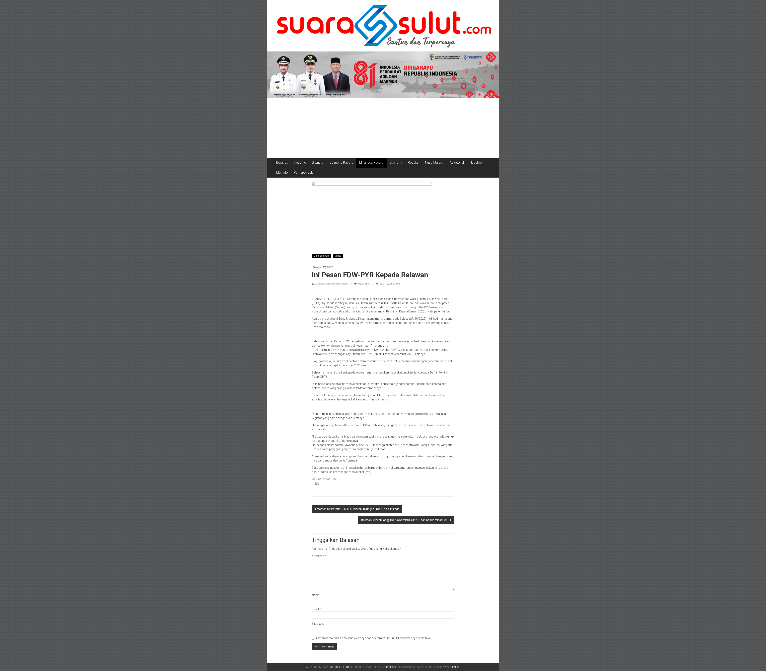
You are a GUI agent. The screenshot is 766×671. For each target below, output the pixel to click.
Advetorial (457, 162)
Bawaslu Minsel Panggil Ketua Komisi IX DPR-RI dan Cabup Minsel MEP (405, 520)
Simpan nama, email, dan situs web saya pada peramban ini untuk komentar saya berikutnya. (373, 638)
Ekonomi (396, 162)
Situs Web (318, 623)
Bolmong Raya (340, 162)
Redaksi (413, 162)
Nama (317, 595)
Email (316, 609)
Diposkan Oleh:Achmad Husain (332, 283)
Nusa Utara (433, 162)
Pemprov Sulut (304, 172)
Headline (300, 162)
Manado (282, 172)
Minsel (338, 255)
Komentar (319, 555)
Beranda (282, 162)
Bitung (316, 162)
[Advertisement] (383, 128)
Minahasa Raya (370, 162)
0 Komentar (364, 283)
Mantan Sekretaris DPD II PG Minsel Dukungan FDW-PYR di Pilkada (358, 509)
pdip (382, 283)
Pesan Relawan (393, 283)
